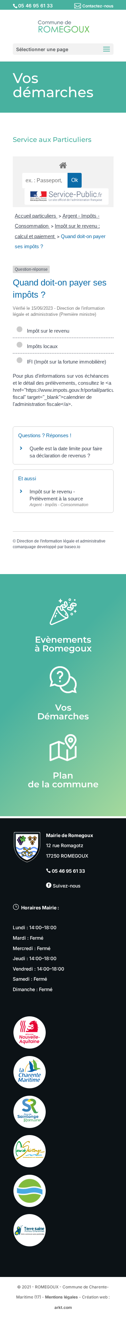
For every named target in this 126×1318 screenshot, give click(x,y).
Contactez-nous (98, 5)
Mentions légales (61, 1297)
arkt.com (63, 1307)
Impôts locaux (41, 346)
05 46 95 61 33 (68, 871)
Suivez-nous (66, 886)
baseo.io (72, 546)
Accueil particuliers (36, 216)
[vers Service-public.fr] (67, 196)
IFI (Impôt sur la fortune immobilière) (65, 362)
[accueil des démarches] (63, 165)
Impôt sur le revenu (46, 331)
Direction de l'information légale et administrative (61, 541)
